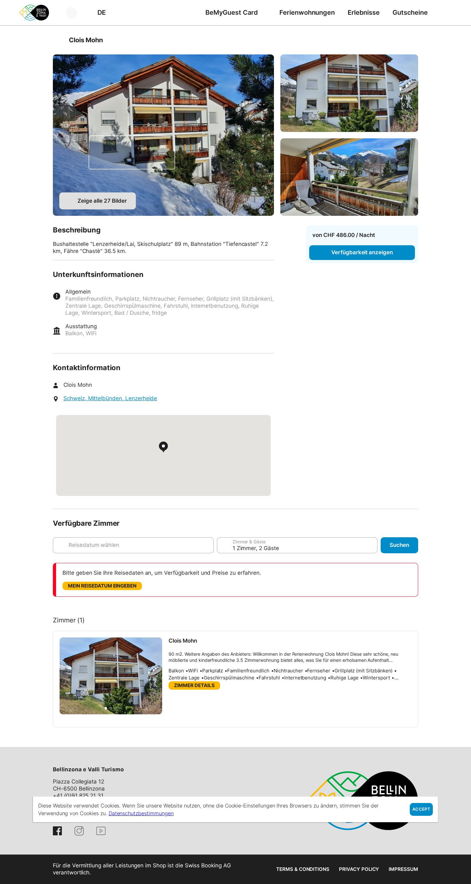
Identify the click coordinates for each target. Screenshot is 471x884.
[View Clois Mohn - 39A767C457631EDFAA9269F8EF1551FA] (163, 135)
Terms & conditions (302, 869)
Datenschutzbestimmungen (141, 813)
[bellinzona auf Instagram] (79, 830)
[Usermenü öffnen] (75, 12)
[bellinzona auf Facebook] (57, 830)
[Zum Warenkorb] (444, 12)
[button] (105, 708)
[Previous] (58, 40)
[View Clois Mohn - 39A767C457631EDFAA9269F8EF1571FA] (349, 93)
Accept (421, 809)
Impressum (403, 869)
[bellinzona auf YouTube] (100, 830)
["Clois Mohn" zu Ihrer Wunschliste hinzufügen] (411, 40)
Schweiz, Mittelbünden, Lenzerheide (110, 398)
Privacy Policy (359, 869)
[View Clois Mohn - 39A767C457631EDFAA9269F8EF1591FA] (349, 177)
